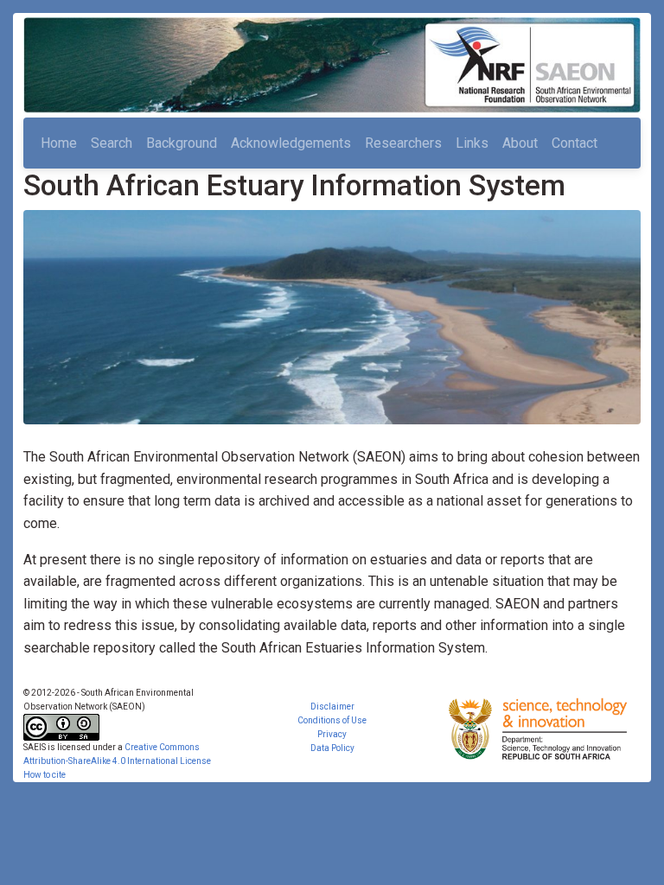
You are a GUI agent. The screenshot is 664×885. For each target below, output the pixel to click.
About (520, 143)
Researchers (403, 143)
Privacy (332, 734)
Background (181, 143)
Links (472, 143)
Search (111, 143)
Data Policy (332, 748)
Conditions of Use (332, 720)
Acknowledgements (291, 143)
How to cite (44, 775)
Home (59, 143)
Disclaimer (332, 706)
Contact (574, 143)
